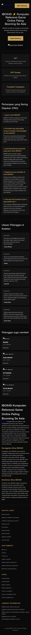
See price (6, 348)
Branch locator (6, 514)
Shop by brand (6, 533)
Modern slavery (6, 585)
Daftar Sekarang (15, 38)
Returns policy (5, 530)
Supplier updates (6, 537)
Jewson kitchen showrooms (9, 562)
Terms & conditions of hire (9, 594)
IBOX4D (4, 421)
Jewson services (6, 559)
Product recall (5, 524)
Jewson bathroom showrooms (10, 565)
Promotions (5, 527)
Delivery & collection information (10, 517)
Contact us (5, 556)
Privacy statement (6, 588)
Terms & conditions (7, 591)
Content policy (5, 578)
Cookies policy (6, 581)
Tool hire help (5, 540)
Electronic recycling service (9, 569)
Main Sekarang (22, 6)
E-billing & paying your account (10, 521)
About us (4, 549)
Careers (4, 553)
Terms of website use (7, 597)
